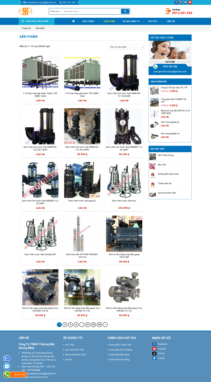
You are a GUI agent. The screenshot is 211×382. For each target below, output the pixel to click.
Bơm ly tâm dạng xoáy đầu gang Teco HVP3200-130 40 (40, 309)
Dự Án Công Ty (131, 21)
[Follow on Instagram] (181, 2)
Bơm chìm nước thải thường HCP (40, 254)
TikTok (161, 353)
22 (93, 324)
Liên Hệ (68, 359)
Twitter (161, 358)
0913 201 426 (170, 66)
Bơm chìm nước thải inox (124, 201)
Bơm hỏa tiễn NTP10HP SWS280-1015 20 (82, 255)
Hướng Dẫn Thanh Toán (120, 345)
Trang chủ (26, 28)
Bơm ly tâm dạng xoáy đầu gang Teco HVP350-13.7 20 (82, 309)
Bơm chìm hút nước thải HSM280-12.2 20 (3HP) (40, 202)
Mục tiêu (162, 165)
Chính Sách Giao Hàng (119, 359)
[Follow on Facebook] (176, 2)
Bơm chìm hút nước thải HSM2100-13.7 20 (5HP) (124, 94)
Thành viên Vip (165, 183)
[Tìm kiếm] (125, 11)
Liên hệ (170, 21)
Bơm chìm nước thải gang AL (82, 201)
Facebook (162, 344)
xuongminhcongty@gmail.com (170, 71)
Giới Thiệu (69, 345)
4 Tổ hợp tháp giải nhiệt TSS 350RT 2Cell (82, 94)
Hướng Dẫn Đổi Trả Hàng (121, 350)
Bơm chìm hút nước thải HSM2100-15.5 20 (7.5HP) (40, 148)
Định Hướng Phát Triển (75, 355)
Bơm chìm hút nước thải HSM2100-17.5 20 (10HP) (82, 148)
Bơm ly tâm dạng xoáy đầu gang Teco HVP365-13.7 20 (124, 309)
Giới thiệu (88, 21)
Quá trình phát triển (167, 193)
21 (87, 324)
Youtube (162, 348)
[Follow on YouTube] (190, 2)
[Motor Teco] (31, 11)
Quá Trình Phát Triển (74, 350)
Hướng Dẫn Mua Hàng (119, 355)
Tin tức (152, 21)
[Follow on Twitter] (185, 2)
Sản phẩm (109, 21)
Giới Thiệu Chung (166, 155)
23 (99, 324)
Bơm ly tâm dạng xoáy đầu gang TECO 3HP (124, 255)
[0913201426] (7, 374)
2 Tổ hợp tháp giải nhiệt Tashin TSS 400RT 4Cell (40, 94)
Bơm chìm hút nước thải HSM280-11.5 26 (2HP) (124, 148)
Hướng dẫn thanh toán (168, 174)
